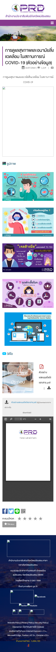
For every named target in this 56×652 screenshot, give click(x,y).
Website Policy (14, 622)
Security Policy (41, 622)
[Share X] (11, 511)
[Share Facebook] (5, 511)
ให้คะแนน (10, 524)
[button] (52, 23)
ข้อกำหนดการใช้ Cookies (33, 627)
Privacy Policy (28, 622)
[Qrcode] (23, 511)
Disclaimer (17, 627)
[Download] (48, 388)
